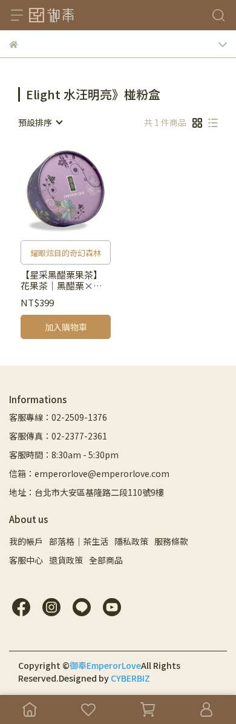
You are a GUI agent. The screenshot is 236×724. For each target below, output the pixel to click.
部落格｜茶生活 (78, 541)
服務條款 (171, 541)
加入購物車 (66, 327)
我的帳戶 (26, 541)
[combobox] (40, 122)
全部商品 (106, 560)
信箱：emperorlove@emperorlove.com (89, 473)
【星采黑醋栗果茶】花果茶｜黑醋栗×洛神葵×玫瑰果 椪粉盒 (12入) (62, 280)
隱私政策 (131, 541)
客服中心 (26, 560)
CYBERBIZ (130, 678)
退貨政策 (66, 560)
